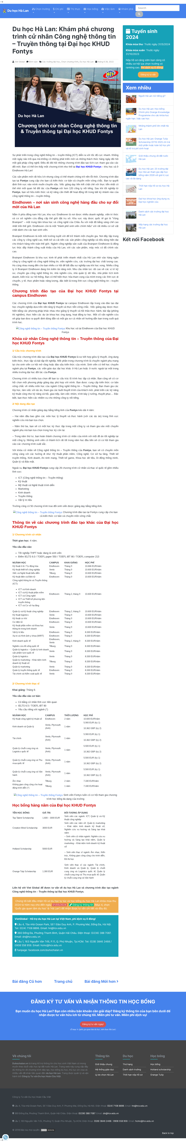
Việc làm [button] (109, 9)
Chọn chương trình (69, 62)
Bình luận (33, 62)
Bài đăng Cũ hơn (27, 981)
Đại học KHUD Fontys (88, 166)
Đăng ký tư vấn (148, 74)
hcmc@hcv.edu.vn (51, 945)
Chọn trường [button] (42, 9)
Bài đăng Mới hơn (101, 981)
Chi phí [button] (58, 9)
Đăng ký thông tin (82, 904)
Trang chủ (63, 981)
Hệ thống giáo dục (104, 1069)
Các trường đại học (51, 62)
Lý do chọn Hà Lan (104, 1074)
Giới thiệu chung (103, 1064)
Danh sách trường (132, 1069)
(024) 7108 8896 (29, 928)
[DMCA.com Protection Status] (48, 1130)
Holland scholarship (160, 1069)
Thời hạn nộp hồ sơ (133, 1074)
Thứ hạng (128, 1064)
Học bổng (155, 1064)
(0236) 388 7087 (101, 933)
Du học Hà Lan (87, 62)
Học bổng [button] (92, 9)
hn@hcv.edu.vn (57, 928)
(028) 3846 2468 (100, 941)
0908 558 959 (23, 945)
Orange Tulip (157, 1074)
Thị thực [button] (75, 9)
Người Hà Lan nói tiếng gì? (152, 96)
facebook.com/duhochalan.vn (45, 950)
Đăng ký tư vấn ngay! (93, 1024)
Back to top (168, 1133)
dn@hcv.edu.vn (31, 936)
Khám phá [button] (127, 9)
